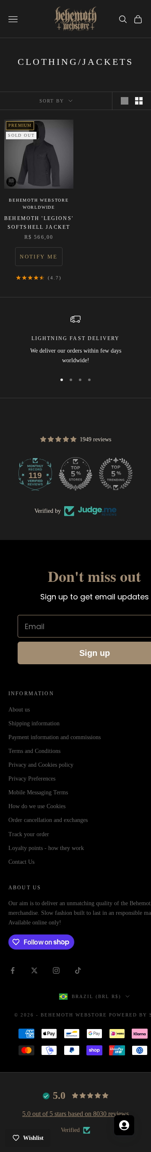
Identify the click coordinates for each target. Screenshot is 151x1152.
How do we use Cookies (36, 806)
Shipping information (34, 723)
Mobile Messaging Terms (38, 792)
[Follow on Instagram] (56, 970)
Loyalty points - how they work (46, 848)
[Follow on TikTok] (78, 970)
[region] (75, 340)
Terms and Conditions (34, 751)
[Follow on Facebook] (12, 970)
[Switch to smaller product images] (139, 101)
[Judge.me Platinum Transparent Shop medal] (71, 474)
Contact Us (21, 862)
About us (19, 710)
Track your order (28, 834)
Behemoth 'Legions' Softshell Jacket (38, 222)
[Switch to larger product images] (124, 101)
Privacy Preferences (31, 779)
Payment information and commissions (54, 737)
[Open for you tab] (124, 1125)
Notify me (38, 256)
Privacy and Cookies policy (40, 765)
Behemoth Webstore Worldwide (39, 204)
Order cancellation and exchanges (48, 820)
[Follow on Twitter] (34, 970)
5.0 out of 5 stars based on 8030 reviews (75, 1113)
